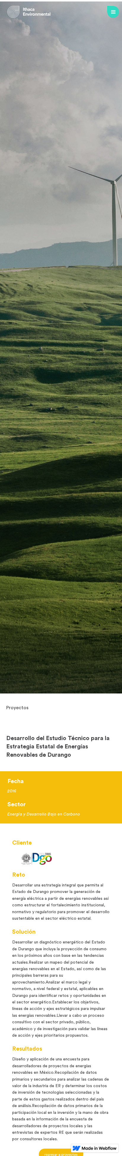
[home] (29, 11)
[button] (113, 12)
